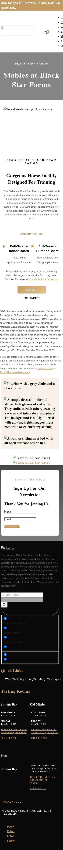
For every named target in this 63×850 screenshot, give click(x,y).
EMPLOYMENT (31, 298)
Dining (29, 679)
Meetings (53, 679)
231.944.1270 (9, 738)
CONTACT (31, 289)
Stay (21, 679)
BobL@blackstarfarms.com (43, 279)
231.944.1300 (39, 738)
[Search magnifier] (4, 605)
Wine (8, 679)
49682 (33, 783)
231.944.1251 (38, 788)
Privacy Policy (12, 802)
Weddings (40, 679)
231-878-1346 (45, 368)
